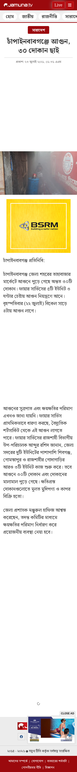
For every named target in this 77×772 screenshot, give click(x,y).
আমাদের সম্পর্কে (17, 761)
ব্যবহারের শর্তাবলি (57, 761)
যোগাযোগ (37, 761)
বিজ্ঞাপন (49, 768)
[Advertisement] (38, 107)
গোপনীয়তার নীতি (31, 768)
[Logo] (18, 5)
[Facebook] (21, 736)
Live (58, 5)
